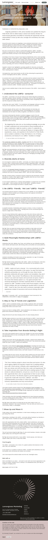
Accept (9, 537)
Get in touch (5, 467)
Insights (32, 2)
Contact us (26, 513)
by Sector (26, 505)
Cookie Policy (15, 530)
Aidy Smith (5, 295)
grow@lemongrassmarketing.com (9, 514)
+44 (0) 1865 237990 (6, 512)
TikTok (19, 296)
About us (37, 2)
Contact (44, 2)
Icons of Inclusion (6, 424)
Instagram (25, 296)
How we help (24, 2)
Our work (17, 2)
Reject (3, 537)
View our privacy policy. (30, 519)
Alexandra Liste (23, 29)
